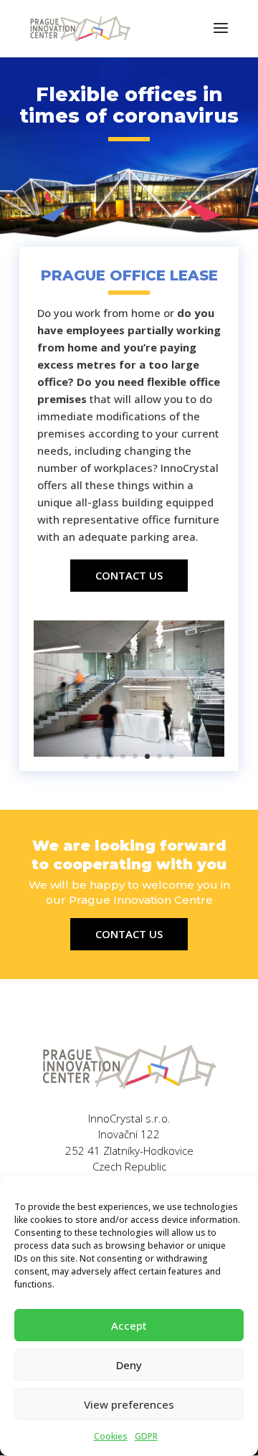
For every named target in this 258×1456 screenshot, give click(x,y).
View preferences (129, 1404)
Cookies (111, 1436)
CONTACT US (129, 575)
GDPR (146, 1436)
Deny (129, 1365)
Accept (129, 1325)
